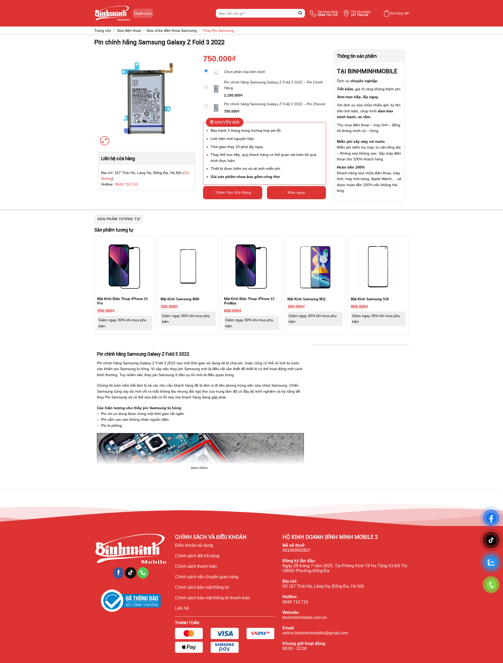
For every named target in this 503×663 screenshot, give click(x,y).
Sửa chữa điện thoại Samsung (171, 30)
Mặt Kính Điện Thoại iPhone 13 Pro (122, 301)
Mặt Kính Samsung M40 (180, 299)
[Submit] (300, 13)
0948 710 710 (126, 184)
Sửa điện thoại (129, 30)
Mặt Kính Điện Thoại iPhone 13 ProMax (249, 301)
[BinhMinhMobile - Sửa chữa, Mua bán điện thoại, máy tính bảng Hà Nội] (112, 13)
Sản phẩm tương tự (118, 219)
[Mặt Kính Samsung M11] (314, 266)
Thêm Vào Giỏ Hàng (233, 192)
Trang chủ (102, 30)
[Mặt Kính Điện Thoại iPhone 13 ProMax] (251, 266)
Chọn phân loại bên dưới (244, 72)
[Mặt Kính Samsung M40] (188, 266)
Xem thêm (199, 468)
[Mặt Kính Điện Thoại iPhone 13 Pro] (124, 266)
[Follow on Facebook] (118, 572)
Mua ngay (296, 192)
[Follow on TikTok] (130, 572)
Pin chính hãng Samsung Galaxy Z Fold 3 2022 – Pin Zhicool (274, 104)
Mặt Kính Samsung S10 (370, 299)
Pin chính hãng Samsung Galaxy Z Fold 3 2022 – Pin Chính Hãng (273, 85)
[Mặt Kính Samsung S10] (378, 266)
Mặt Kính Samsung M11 (306, 299)
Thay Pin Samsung (218, 30)
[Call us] (143, 572)
